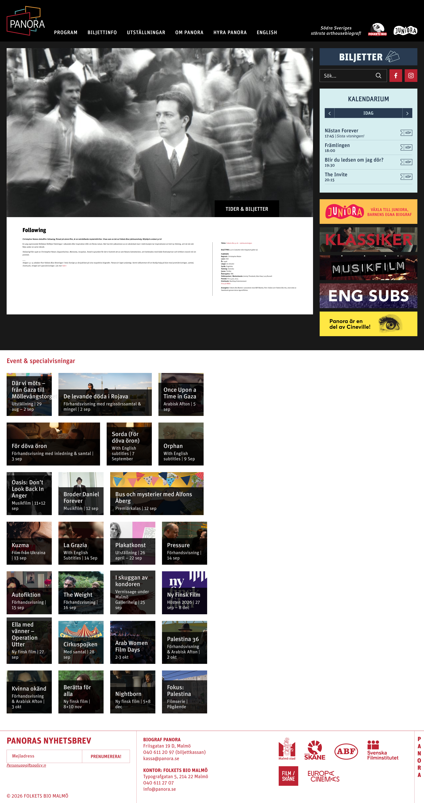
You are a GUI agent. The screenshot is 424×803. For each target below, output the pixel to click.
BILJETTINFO (102, 32)
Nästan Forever (341, 130)
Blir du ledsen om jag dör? (354, 159)
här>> (64, 266)
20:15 (329, 179)
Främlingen (337, 145)
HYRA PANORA (230, 32)
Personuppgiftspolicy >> (26, 766)
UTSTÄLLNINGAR (146, 32)
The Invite (336, 174)
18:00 (330, 150)
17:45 (330, 136)
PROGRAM (66, 32)
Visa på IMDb (226, 284)
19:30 (330, 165)
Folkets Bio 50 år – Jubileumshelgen (239, 243)
